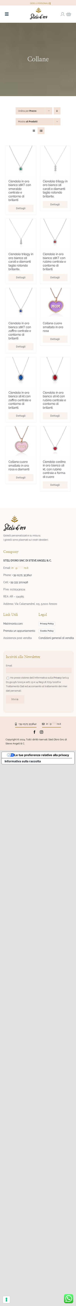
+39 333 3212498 (18, 582)
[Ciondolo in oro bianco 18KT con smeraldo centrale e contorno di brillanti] (21, 161)
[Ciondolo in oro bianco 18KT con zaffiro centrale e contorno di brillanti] (21, 303)
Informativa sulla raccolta (23, 761)
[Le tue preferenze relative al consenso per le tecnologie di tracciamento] (6, 1299)
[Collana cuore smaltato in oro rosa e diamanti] (21, 441)
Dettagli (21, 208)
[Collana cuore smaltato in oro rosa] (55, 303)
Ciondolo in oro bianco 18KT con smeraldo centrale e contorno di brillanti (19, 191)
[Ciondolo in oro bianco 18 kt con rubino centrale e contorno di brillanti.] (55, 372)
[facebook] (34, 732)
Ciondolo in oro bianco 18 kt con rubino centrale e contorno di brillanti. (54, 400)
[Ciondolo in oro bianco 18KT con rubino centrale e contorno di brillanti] (55, 234)
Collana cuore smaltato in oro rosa (53, 327)
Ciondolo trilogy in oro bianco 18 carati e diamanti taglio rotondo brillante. (55, 189)
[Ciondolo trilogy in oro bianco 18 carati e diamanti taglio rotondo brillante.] (55, 161)
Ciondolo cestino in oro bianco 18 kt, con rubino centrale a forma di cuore (54, 469)
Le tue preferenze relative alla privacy (41, 755)
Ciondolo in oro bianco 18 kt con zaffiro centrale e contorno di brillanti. (19, 400)
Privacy (57, 677)
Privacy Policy (47, 623)
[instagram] (41, 732)
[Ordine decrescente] (57, 111)
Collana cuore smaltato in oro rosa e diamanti (18, 465)
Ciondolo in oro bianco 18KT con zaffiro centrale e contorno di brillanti (19, 331)
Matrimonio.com (13, 623)
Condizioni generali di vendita (56, 637)
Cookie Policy (46, 631)
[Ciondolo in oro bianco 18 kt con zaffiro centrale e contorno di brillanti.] (21, 372)
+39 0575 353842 (22, 575)
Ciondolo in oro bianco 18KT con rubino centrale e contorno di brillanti (54, 261)
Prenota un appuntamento (19, 630)
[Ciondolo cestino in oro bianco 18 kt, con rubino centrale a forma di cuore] (55, 441)
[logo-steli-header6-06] (38, 8)
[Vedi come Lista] (41, 130)
